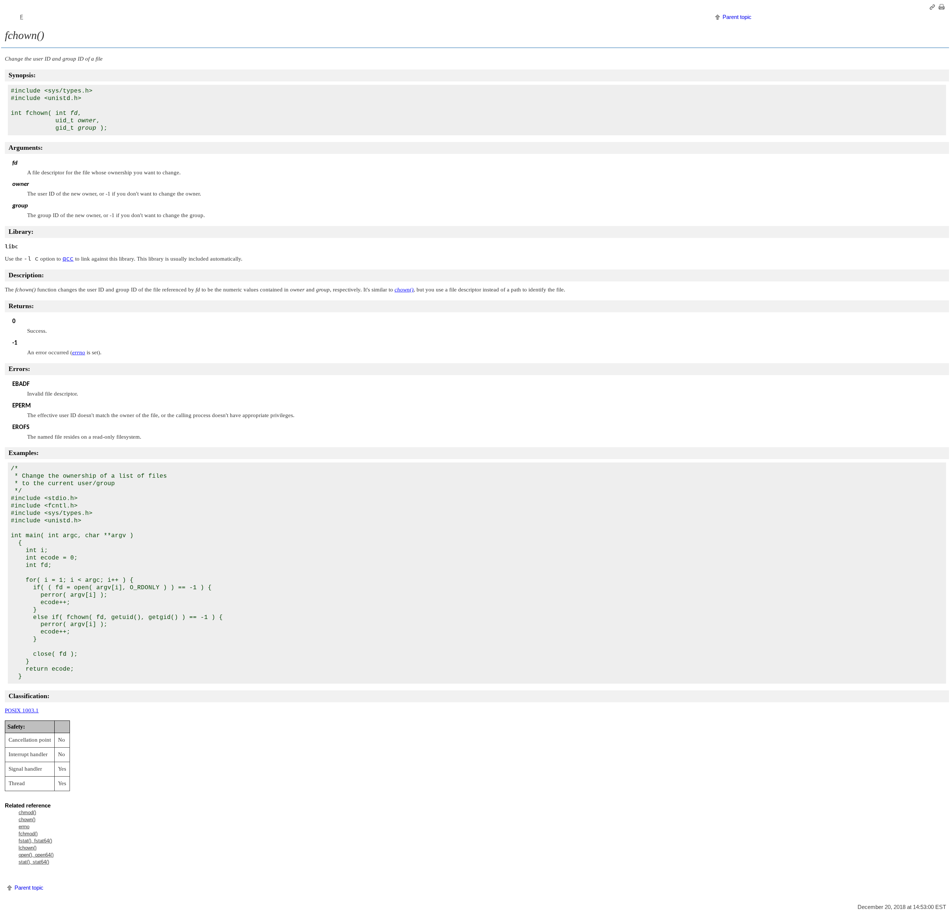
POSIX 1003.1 (22, 710)
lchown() (27, 848)
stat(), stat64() (34, 862)
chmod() (27, 812)
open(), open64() (36, 855)
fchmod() (28, 833)
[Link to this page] (933, 7)
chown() (27, 819)
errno (24, 826)
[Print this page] (943, 7)
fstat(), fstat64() (35, 841)
